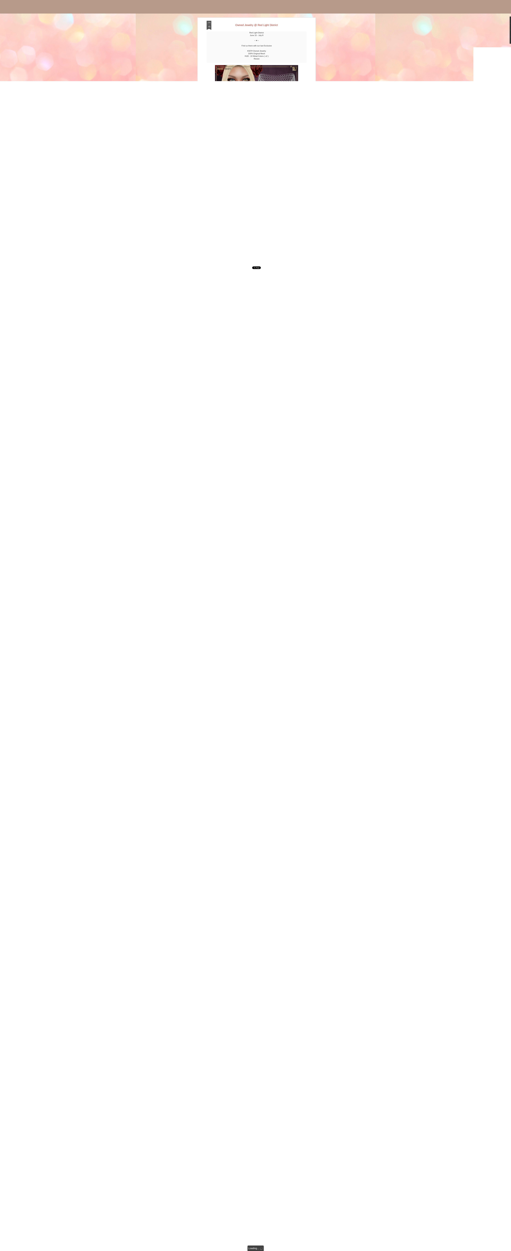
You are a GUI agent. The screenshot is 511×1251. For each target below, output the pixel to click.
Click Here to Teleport (257, 253)
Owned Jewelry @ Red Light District (256, 25)
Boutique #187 (25, 11)
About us (70, 11)
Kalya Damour (268, 263)
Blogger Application (54, 11)
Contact (81, 11)
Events (38, 11)
